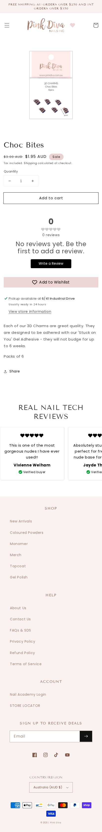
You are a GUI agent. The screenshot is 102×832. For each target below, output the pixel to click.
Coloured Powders (27, 532)
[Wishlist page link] (72, 25)
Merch (16, 554)
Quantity (11, 171)
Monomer (19, 543)
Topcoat (18, 566)
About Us (18, 607)
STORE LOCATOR (25, 705)
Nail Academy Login (28, 694)
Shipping (30, 163)
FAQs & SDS (20, 630)
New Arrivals (21, 521)
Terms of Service (26, 663)
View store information (30, 311)
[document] (51, 85)
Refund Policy (22, 652)
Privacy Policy (22, 641)
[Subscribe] (86, 736)
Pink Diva (55, 822)
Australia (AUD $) (47, 787)
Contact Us (20, 619)
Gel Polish (19, 577)
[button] (7, 25)
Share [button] (14, 371)
